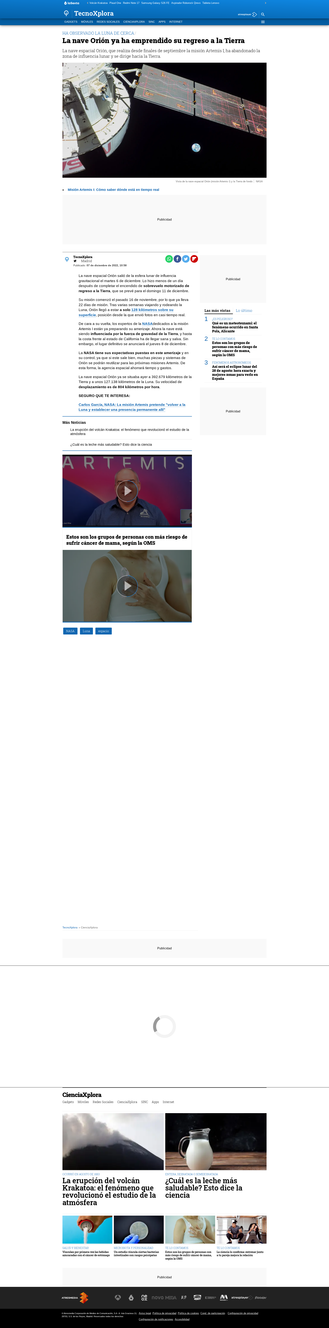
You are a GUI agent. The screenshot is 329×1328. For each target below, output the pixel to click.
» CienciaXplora (88, 927)
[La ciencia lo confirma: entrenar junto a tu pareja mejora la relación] (242, 1230)
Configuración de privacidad (243, 1313)
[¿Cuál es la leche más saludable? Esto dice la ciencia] (216, 1142)
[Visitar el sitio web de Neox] (144, 1298)
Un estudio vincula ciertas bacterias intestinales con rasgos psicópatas (136, 1253)
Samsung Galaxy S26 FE (155, 3)
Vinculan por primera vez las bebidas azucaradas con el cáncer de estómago (86, 1253)
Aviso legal (145, 1313)
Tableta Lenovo (210, 3)
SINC (152, 21)
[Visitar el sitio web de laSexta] (131, 1298)
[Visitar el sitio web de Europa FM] (210, 1298)
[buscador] (263, 14)
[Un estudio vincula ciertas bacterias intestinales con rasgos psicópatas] (139, 1230)
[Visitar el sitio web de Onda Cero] (197, 1298)
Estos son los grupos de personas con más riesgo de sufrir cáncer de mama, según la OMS (126, 540)
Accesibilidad (182, 1319)
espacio (103, 631)
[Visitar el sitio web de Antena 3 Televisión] (118, 1298)
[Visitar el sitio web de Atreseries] (184, 1298)
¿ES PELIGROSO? (222, 319)
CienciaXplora (134, 21)
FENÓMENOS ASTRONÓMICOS (231, 362)
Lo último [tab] (244, 310)
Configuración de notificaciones (156, 1319)
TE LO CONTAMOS (223, 339)
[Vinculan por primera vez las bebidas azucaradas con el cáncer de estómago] (87, 1230)
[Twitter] (75, 261)
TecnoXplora (69, 927)
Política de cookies (188, 1313)
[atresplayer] (246, 15)
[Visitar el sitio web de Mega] (171, 1298)
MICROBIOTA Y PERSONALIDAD (133, 1248)
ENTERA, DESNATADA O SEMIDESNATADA (191, 1174)
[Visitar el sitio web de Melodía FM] (224, 1298)
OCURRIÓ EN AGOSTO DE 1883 (81, 1174)
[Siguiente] (265, 3)
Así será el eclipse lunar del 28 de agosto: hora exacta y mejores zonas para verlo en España (235, 373)
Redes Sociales (108, 21)
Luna (86, 631)
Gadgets (70, 21)
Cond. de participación (212, 1313)
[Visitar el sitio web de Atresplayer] (242, 1298)
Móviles (87, 21)
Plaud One (115, 3)
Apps (162, 21)
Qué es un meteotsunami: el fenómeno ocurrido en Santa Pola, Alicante (235, 327)
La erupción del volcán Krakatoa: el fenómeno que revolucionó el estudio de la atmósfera (109, 1191)
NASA (147, 324)
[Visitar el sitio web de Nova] (157, 1298)
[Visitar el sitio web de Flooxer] (260, 1298)
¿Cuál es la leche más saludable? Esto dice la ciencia (111, 444)
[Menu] (263, 22)
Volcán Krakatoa (98, 3)
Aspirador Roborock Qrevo (185, 3)
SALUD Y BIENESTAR (75, 1248)
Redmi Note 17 (131, 3)
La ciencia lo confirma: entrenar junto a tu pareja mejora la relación (240, 1253)
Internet (176, 21)
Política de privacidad (164, 1313)
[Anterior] (87, 3)
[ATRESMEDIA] (75, 1298)
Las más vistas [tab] (217, 310)
